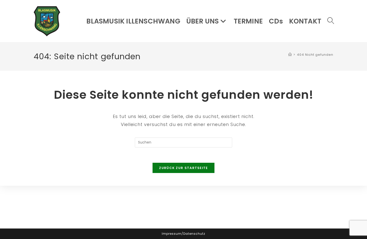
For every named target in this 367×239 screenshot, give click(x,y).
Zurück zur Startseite (183, 168)
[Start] (290, 54)
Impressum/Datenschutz (183, 234)
